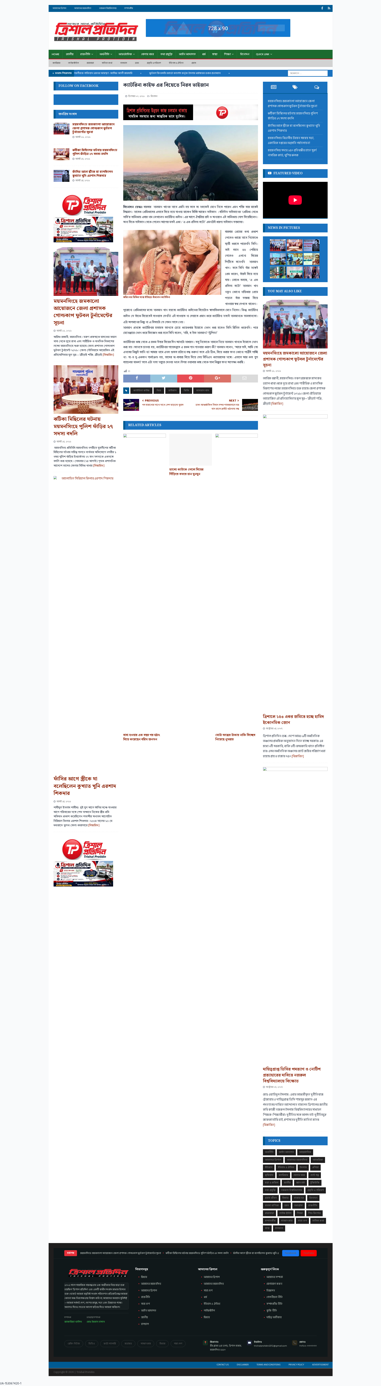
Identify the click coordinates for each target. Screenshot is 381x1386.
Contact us (223, 1365)
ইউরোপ (268, 1167)
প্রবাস (193, 63)
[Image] (329, 8)
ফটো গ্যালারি (110, 1344)
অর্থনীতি (104, 54)
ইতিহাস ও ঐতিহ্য (176, 63)
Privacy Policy (296, 1365)
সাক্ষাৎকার (286, 1221)
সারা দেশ (302, 1221)
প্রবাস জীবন (271, 1198)
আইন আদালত (187, 54)
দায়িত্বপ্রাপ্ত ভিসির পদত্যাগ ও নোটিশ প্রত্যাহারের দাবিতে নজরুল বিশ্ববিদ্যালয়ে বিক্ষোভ (292, 1075)
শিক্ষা (227, 54)
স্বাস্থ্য (214, 54)
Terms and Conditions (269, 1365)
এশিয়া (315, 1167)
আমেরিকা (318, 1160)
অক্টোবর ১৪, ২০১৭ (274, 728)
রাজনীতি (85, 54)
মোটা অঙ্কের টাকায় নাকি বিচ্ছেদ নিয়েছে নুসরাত (235, 737)
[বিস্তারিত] (108, 355)
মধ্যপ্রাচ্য (298, 1205)
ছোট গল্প (314, 1175)
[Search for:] (308, 73)
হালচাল (123, 63)
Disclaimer (243, 1365)
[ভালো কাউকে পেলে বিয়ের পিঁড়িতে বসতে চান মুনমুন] (190, 450)
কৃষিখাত (269, 1175)
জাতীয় (70, 54)
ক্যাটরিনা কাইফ (141, 390)
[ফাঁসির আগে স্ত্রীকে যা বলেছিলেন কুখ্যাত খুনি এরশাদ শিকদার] (61, 176)
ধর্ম (204, 54)
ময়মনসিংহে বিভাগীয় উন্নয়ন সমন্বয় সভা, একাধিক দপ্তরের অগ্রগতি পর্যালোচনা (291, 141)
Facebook (290, 1253)
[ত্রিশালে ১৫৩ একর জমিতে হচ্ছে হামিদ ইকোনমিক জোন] (295, 563)
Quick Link (262, 54)
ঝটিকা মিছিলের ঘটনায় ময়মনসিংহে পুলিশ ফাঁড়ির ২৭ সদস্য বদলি (94, 152)
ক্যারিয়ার (57, 63)
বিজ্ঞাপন (271, 1290)
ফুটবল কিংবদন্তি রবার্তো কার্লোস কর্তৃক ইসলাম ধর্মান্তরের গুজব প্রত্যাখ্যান (161, 73)
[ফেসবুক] (322, 8)
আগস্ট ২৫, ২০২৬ (82, 159)
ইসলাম (303, 1167)
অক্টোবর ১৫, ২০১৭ (274, 1087)
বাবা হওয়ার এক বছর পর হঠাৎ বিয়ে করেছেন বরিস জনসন (141, 737)
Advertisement (320, 1365)
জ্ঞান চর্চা (300, 1183)
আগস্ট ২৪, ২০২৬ (82, 180)
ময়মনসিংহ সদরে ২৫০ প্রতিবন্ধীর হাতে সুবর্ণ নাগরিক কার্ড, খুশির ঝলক (292, 153)
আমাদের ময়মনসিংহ (82, 8)
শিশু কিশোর (314, 1213)
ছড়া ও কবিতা (271, 1183)
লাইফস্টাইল (209, 1310)
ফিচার (285, 1198)
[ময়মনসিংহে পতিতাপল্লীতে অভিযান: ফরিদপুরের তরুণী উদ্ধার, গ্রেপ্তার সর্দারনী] (311, 259)
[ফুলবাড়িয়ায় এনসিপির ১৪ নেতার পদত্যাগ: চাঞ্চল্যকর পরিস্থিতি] (295, 272)
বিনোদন (244, 54)
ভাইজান (172, 390)
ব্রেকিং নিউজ (74, 1344)
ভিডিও (92, 1344)
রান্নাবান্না (90, 63)
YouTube (308, 1253)
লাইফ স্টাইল (73, 63)
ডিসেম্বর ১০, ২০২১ (136, 96)
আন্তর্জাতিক (125, 54)
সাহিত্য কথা (107, 63)
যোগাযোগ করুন (274, 1284)
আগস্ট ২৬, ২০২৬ (82, 137)
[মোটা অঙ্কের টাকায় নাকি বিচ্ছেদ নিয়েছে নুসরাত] (236, 582)
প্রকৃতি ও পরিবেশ (154, 63)
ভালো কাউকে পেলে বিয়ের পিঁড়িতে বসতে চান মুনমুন (186, 471)
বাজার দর (299, 1198)
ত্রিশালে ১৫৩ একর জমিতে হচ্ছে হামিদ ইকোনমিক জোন (293, 720)
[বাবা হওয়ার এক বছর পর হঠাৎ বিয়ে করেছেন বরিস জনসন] (144, 582)
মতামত (128, 1344)
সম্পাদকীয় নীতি (274, 1304)
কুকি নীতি (272, 1310)
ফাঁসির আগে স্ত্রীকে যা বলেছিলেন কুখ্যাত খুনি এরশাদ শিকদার (92, 173)
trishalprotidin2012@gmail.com (270, 1346)
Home (55, 54)
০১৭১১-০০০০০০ (308, 1346)
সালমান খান (202, 390)
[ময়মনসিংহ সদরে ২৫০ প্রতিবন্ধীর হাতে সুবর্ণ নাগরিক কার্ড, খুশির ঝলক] (295, 259)
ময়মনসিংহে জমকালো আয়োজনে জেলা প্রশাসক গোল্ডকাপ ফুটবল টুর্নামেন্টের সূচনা (93, 128)
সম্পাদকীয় (128, 8)
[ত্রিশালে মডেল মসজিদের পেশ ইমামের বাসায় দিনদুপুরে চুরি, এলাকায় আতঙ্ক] (278, 272)
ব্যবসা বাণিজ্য (272, 1205)
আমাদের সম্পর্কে (275, 1277)
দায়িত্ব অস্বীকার (274, 1317)
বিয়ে (159, 390)
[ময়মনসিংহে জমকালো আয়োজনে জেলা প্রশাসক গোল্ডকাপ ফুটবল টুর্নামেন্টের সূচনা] (61, 128)
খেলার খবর (147, 54)
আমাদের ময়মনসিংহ (214, 1284)
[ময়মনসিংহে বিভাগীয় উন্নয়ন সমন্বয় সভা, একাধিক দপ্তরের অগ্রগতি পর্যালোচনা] (278, 259)
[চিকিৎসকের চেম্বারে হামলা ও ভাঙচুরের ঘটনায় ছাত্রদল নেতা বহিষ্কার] (311, 272)
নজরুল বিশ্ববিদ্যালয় (107, 8)
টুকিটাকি (314, 1183)
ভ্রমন (137, 63)
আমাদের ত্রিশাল (59, 8)
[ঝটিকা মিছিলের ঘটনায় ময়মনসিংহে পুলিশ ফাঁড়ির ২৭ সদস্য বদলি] (61, 154)
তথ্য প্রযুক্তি (166, 54)
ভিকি (186, 390)
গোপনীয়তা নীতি (275, 1297)
